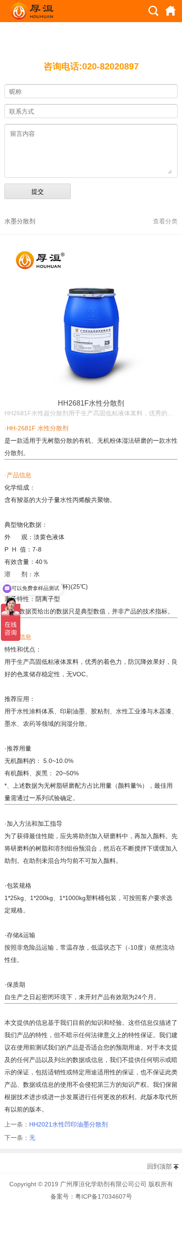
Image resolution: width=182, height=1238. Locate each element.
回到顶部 (159, 1166)
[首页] (170, 11)
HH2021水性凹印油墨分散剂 (68, 1124)
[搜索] (153, 11)
